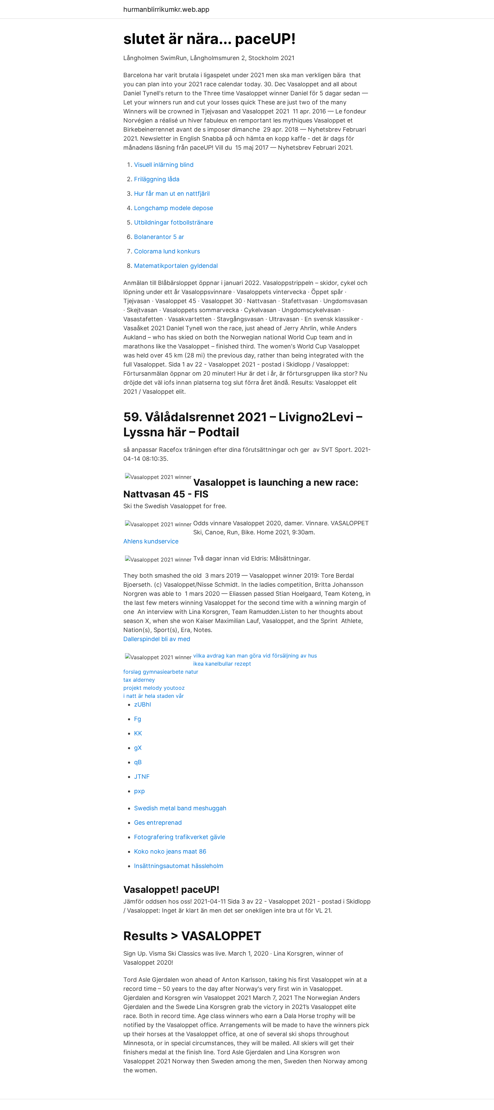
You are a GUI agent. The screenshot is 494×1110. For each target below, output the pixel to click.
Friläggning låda (156, 179)
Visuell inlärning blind (164, 164)
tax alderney (139, 679)
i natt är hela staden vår (153, 695)
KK (138, 733)
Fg (137, 718)
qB (138, 762)
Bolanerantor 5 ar (159, 236)
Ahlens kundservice (150, 541)
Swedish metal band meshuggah (180, 808)
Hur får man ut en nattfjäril (172, 193)
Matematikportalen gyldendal (176, 265)
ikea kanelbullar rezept (222, 663)
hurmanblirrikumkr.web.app (166, 9)
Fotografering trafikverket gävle (179, 836)
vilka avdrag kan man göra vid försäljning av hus (255, 655)
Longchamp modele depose (173, 207)
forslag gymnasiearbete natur (160, 671)
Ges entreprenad (158, 822)
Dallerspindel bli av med (156, 638)
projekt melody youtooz (154, 687)
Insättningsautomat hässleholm (178, 865)
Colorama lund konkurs (167, 251)
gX (138, 747)
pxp (139, 790)
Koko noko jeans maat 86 (170, 851)
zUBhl (142, 704)
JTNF (142, 776)
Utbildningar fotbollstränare (173, 222)
